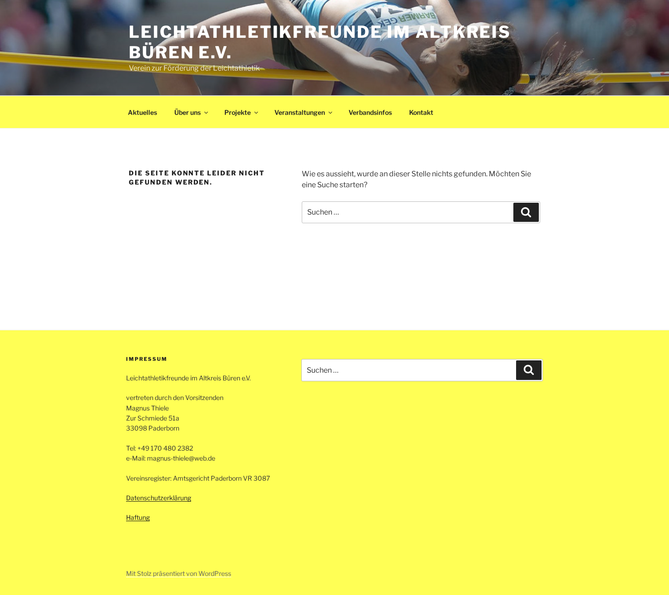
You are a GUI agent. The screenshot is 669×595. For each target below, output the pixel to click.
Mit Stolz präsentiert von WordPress (178, 573)
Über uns (187, 112)
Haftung (138, 517)
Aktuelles (142, 112)
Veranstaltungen (299, 112)
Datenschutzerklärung (158, 498)
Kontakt (421, 112)
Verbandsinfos (370, 112)
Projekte (237, 112)
